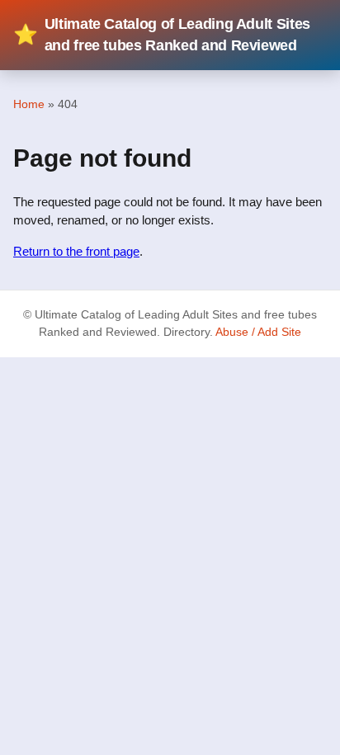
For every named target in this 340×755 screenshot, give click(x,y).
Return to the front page (76, 251)
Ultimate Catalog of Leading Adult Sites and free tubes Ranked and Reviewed (161, 35)
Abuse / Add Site (258, 332)
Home (29, 104)
